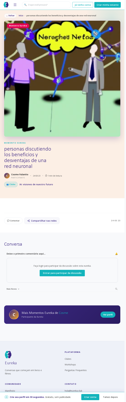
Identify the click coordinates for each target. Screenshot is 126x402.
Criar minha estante (107, 4)
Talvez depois (110, 397)
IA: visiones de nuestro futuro (36, 184)
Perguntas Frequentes (76, 370)
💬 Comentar (13, 220)
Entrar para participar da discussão (62, 273)
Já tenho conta (83, 4)
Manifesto (10, 390)
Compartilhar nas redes (44, 220)
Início (21, 15)
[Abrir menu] (15, 5)
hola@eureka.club (73, 390)
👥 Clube (10, 184)
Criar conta (90, 397)
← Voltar (10, 15)
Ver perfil (108, 314)
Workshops (70, 364)
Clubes (68, 358)
